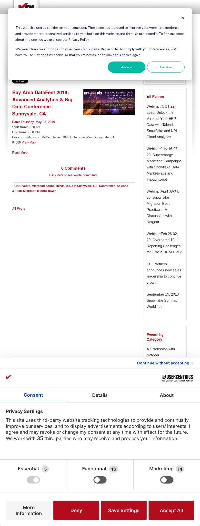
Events (25, 185)
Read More (20, 152)
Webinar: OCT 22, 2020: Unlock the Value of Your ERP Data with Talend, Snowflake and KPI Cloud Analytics (162, 121)
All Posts (18, 208)
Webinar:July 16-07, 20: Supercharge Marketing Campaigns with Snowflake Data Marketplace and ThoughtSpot (164, 164)
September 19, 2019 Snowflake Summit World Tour (163, 300)
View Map (29, 142)
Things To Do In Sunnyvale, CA (76, 185)
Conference (107, 185)
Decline (166, 67)
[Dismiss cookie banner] (183, 18)
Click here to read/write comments (73, 175)
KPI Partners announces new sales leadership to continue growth (164, 273)
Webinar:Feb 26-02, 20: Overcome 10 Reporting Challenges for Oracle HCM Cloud (164, 243)
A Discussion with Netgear (161, 352)
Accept (126, 67)
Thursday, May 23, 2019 (33, 122)
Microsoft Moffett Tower (39, 190)
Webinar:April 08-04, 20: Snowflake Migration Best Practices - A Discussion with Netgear (163, 206)
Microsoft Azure (43, 185)
